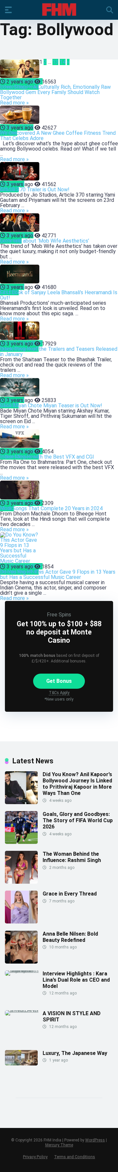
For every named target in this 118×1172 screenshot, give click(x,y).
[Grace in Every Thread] (21, 922)
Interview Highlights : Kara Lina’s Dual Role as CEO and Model (76, 979)
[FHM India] (59, 9)
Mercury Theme (59, 1145)
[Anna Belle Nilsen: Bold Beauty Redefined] (21, 962)
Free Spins (59, 614)
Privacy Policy (35, 1156)
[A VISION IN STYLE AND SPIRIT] (24, 1010)
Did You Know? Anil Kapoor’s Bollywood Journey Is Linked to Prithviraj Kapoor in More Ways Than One (77, 784)
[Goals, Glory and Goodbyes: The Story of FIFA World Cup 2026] (21, 842)
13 (55, 62)
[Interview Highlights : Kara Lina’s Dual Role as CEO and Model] (24, 970)
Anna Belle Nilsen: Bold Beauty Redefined (70, 937)
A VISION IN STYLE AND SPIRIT (72, 1016)
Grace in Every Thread (70, 894)
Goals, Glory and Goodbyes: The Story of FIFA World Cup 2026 (78, 820)
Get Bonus (59, 681)
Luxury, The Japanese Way (75, 1053)
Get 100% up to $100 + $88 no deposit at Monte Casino (59, 632)
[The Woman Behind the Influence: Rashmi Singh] (21, 882)
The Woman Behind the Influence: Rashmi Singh (72, 857)
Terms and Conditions (74, 1156)
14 (63, 62)
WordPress (95, 1140)
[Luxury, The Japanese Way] (21, 1064)
